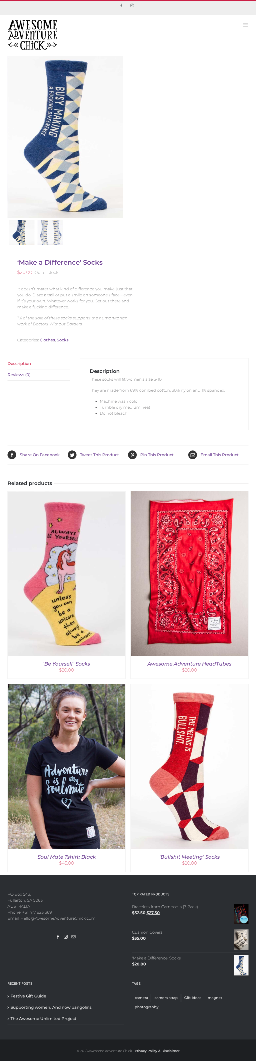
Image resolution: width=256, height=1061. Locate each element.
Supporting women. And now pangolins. (51, 1007)
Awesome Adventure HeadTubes (190, 664)
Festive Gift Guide (28, 996)
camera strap (166, 997)
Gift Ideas (192, 997)
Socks (62, 340)
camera (141, 997)
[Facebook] (58, 937)
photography (146, 1007)
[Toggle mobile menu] (245, 25)
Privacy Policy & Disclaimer (157, 1051)
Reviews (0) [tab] (19, 374)
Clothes (47, 340)
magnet (215, 997)
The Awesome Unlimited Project (43, 1018)
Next (119, 137)
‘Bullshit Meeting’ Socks (189, 857)
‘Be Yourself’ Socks (66, 664)
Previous (11, 137)
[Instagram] (66, 937)
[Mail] (74, 937)
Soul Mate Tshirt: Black (67, 857)
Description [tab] (19, 363)
